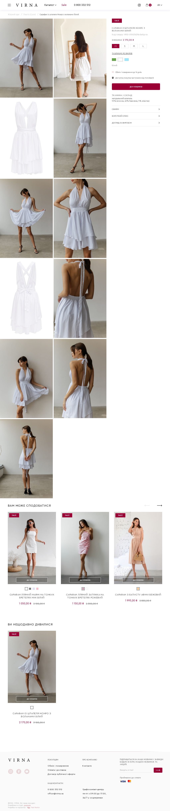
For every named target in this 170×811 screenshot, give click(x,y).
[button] (159, 505)
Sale (64, 5)
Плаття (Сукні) (29, 14)
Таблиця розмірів (122, 53)
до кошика (136, 86)
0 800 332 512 (82, 5)
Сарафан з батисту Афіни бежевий (138, 595)
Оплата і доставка (57, 770)
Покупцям (53, 760)
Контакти (87, 766)
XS (115, 46)
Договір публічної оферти (61, 774)
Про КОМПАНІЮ (89, 760)
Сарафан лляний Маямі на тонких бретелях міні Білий (32, 596)
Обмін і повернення (58, 766)
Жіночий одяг (14, 14)
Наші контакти (55, 783)
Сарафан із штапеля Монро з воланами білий (32, 715)
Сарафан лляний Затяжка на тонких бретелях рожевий (85, 596)
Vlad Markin (35, 807)
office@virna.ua (56, 794)
